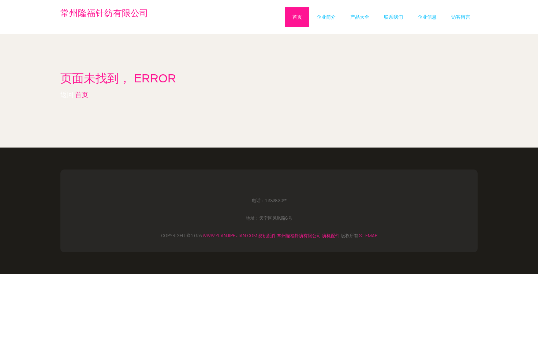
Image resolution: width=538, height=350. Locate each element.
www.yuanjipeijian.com (230, 235)
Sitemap (368, 235)
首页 (297, 17)
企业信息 (427, 17)
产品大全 (359, 17)
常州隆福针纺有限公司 (299, 235)
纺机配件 (267, 235)
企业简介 (326, 17)
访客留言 (460, 17)
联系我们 (393, 17)
